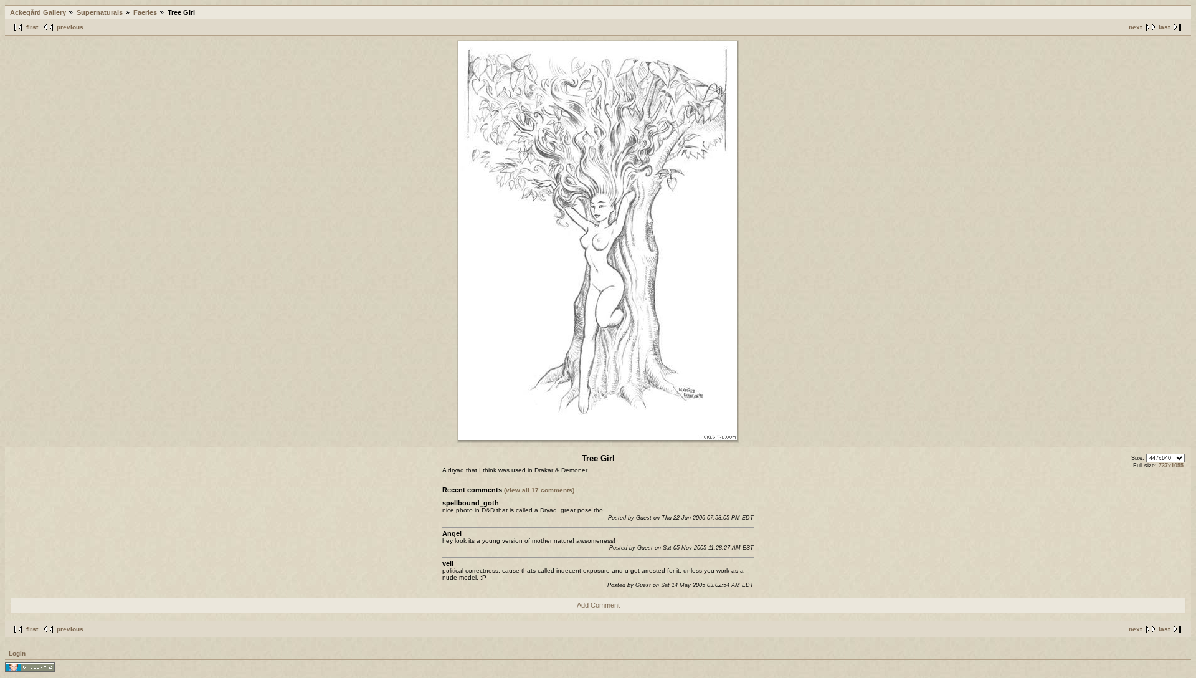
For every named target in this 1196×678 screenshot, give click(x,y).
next (1135, 27)
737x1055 (1171, 465)
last (1164, 27)
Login (17, 653)
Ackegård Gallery (38, 12)
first (32, 27)
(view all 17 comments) (539, 490)
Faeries (145, 12)
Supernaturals (100, 12)
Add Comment (598, 605)
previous (70, 27)
